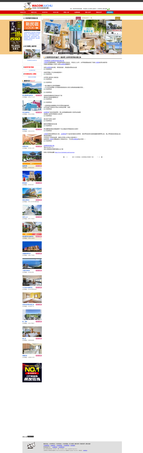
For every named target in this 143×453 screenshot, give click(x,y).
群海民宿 (24, 129)
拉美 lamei (25, 217)
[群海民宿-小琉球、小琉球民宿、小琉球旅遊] (32, 127)
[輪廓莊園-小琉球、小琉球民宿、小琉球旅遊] (32, 161)
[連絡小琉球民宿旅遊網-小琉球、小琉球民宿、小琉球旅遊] (99, 13)
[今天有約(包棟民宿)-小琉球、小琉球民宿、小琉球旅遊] (32, 285)
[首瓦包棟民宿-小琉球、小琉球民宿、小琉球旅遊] (32, 110)
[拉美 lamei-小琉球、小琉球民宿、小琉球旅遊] (32, 215)
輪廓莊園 (24, 166)
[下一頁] (101, 157)
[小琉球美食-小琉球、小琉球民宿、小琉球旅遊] (55, 13)
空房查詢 (72, 445)
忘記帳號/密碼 (32, 70)
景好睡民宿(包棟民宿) (32, 60)
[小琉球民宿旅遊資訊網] (37, 10)
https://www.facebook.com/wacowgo (64, 152)
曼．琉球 (24, 321)
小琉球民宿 (99, 8)
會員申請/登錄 (29, 67)
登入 (117, 19)
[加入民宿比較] (39, 95)
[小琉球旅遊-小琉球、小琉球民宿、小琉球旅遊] (32, 30)
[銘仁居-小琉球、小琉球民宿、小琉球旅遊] (32, 336)
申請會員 (85, 8)
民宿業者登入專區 (30, 74)
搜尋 (78, 19)
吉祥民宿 (63, 64)
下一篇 (98, 157)
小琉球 (46, 62)
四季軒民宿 (25, 146)
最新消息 (45, 443)
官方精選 (71, 443)
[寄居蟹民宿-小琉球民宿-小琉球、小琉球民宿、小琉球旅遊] (114, 31)
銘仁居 (24, 338)
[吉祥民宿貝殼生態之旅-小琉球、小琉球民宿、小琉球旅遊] (32, 302)
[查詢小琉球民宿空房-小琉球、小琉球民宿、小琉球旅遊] (23, 13)
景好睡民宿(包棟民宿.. (28, 236)
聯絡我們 (82, 443)
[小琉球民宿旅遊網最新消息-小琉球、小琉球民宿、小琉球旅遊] (34, 13)
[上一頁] (63, 157)
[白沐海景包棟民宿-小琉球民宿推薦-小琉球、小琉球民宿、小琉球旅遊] (114, 52)
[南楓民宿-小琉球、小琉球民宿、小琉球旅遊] (32, 353)
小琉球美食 (58, 443)
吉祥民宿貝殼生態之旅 (28, 304)
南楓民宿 (24, 355)
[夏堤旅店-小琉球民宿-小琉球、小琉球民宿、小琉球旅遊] (114, 42)
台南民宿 (52, 445)
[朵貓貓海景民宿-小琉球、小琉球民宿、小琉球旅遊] (32, 251)
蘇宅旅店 (24, 183)
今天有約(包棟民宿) (27, 287)
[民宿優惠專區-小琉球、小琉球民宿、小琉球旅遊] (110, 13)
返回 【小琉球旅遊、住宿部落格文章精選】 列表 (83, 157)
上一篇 (66, 157)
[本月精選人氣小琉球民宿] (32, 58)
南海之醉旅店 (25, 200)
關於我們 (77, 443)
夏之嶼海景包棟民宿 (27, 95)
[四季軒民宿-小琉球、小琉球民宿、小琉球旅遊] (32, 144)
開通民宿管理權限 (32, 77)
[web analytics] (30, 436)
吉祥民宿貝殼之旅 (49, 145)
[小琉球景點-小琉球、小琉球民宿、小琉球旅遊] (66, 13)
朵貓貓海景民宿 (26, 253)
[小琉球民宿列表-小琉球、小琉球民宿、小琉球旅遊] (45, 13)
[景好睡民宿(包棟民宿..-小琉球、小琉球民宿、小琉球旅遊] (32, 232)
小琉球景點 (65, 443)
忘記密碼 (90, 8)
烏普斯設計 (85, 450)
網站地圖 (105, 8)
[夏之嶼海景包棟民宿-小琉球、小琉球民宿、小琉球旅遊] (32, 93)
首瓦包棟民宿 (25, 112)
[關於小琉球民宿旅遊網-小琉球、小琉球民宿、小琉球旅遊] (88, 13)
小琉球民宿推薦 (37, 15)
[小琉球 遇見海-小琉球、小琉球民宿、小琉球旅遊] (32, 268)
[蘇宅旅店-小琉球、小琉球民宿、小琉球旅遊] (32, 181)
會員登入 (95, 8)
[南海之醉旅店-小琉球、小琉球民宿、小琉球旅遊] (32, 198)
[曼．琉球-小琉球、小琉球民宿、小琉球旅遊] (32, 319)
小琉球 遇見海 (26, 270)
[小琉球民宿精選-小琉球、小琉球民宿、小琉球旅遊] (77, 13)
